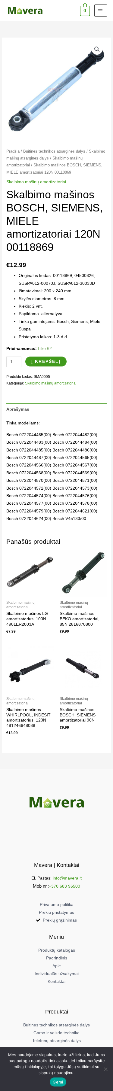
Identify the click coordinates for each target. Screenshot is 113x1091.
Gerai (58, 1082)
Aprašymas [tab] (17, 409)
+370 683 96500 (64, 886)
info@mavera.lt (67, 878)
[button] (97, 49)
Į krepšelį (46, 361)
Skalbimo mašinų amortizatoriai (36, 182)
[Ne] (105, 1069)
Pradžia (13, 151)
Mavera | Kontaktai (56, 865)
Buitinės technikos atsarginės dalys (54, 151)
